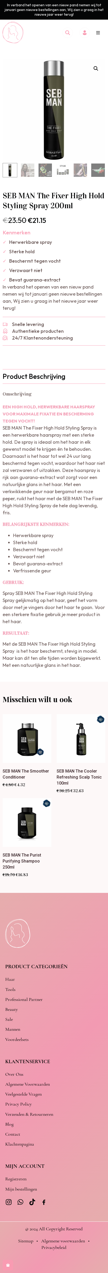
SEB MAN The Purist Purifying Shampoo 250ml (22, 861)
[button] (98, 32)
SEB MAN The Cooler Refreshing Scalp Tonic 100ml (79, 777)
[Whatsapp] (20, 1202)
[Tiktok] (32, 1202)
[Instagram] (8, 1202)
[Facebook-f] (44, 1202)
